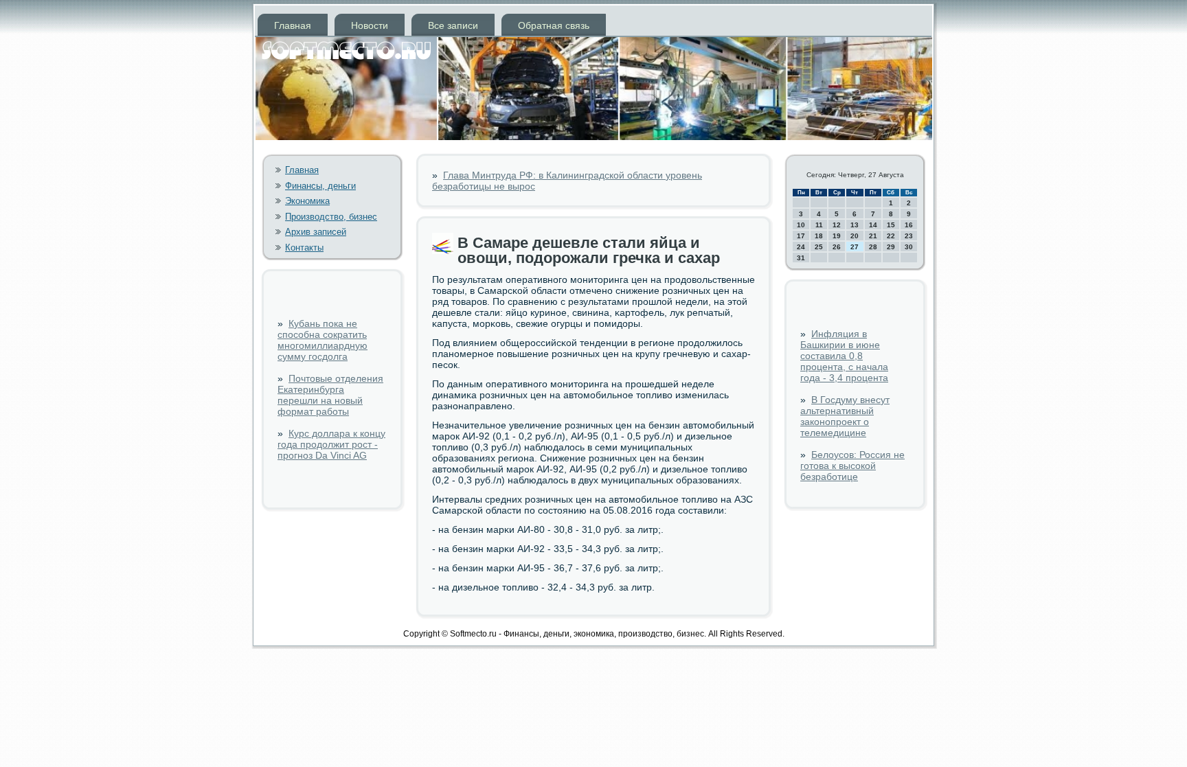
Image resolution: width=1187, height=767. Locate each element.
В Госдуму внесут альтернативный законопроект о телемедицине (845, 416)
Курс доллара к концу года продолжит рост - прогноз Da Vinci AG (331, 444)
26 (837, 247)
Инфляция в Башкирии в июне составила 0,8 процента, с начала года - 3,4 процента (844, 355)
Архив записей (315, 232)
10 (801, 225)
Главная (292, 25)
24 (801, 247)
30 (909, 247)
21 (873, 236)
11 (819, 225)
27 (854, 247)
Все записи (453, 25)
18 (819, 236)
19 (837, 236)
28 (873, 247)
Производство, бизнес (331, 216)
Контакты (304, 247)
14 (873, 225)
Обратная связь (553, 25)
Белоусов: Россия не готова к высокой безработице (852, 465)
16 (909, 225)
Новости (369, 25)
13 (854, 225)
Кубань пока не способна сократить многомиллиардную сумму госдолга (323, 340)
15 (891, 225)
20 (854, 236)
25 (819, 247)
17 (801, 236)
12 (837, 225)
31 (801, 258)
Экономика (307, 201)
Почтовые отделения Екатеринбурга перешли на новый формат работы (330, 395)
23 (909, 236)
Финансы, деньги (320, 186)
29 (891, 247)
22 (891, 236)
